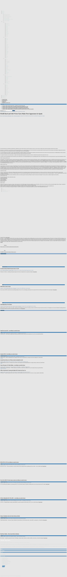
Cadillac (7, 31)
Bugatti (7, 29)
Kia (6, 60)
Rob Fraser (7, 306)
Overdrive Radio (11, 270)
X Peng (7, 93)
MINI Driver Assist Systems (5, 286)
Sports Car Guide (6, 20)
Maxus (7, 67)
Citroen (7, 34)
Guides (3, 13)
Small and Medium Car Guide (8, 19)
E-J (4, 37)
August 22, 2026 (2, 333)
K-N (4, 58)
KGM (7, 59)
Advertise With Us (2, 550)
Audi (6, 25)
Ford (6, 41)
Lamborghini (8, 61)
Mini (6, 71)
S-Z (4, 83)
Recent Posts (2, 310)
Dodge (7, 36)
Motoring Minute (4, 95)
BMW (7, 27)
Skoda (7, 86)
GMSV (7, 46)
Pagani (7, 75)
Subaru (7, 88)
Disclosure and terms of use (6, 102)
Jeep (6, 57)
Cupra (7, 35)
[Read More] (35, 271)
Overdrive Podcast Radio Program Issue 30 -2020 (9, 268)
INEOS (7, 52)
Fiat (6, 40)
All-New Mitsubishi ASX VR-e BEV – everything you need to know (12, 498)
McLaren (7, 69)
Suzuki (7, 89)
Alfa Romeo (7, 23)
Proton (7, 79)
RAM (7, 80)
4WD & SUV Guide (7, 14)
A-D (4, 22)
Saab (6, 84)
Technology (14, 288)
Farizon (7, 38)
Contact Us (3, 101)
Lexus (7, 63)
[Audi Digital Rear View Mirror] (9, 301)
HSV (6, 50)
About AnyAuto (4, 99)
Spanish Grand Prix (5, 191)
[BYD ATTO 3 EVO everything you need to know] (17, 460)
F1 (2, 188)
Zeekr (7, 94)
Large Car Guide (6, 18)
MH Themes (19, 575)
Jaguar (7, 56)
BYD (6, 30)
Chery (7, 32)
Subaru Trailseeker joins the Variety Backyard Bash (10, 515)
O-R (4, 74)
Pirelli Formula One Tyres (6, 190)
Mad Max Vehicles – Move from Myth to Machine (9, 533)
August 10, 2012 (2, 306)
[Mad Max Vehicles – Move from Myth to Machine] (9, 532)
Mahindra (7, 65)
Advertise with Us (4, 100)
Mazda (7, 68)
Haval (7, 48)
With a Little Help (3, 554)
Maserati (7, 66)
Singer (7, 85)
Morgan (7, 73)
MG (6, 70)
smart (6, 87)
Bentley (7, 26)
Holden (7, 47)
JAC (6, 55)
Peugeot (7, 77)
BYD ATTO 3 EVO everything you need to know (9, 462)
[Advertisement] (17, 8)
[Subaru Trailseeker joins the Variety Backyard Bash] (9, 514)
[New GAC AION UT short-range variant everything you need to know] (9, 478)
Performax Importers (9, 76)
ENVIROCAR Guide (5, 560)
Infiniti (7, 53)
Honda (7, 49)
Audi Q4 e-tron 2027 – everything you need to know (10, 330)
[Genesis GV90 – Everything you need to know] (17, 352)
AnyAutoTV (4, 97)
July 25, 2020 (2, 270)
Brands (3, 21)
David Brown (6, 270)
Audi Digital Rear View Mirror (6, 304)
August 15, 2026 (2, 464)
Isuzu (6, 54)
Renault (7, 82)
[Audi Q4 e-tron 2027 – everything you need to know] (17, 328)
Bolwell (7, 28)
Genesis (7, 44)
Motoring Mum (4, 96)
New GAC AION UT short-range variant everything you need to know (13, 480)
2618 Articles (8, 237)
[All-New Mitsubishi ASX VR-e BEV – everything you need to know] (9, 496)
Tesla (6, 90)
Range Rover (8, 81)
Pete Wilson (7, 288)
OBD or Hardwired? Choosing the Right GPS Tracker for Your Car (13, 370)
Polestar (7, 78)
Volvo (7, 92)
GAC (6, 43)
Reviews (3, 11)
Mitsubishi (7, 72)
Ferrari (7, 39)
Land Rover (7, 62)
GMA (7, 45)
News (3, 12)
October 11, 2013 (2, 288)
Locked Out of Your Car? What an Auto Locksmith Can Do (11, 359)
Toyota (7, 91)
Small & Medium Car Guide (6, 561)
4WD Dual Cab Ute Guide (6, 563)
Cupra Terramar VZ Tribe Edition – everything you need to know (12, 365)
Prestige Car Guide (5, 562)
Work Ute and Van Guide (7, 16)
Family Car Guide (6, 17)
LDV (6, 64)
